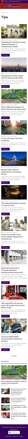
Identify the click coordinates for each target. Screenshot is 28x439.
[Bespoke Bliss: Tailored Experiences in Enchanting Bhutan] (14, 159)
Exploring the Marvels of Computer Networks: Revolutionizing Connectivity (12, 270)
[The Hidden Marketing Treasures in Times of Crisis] (14, 192)
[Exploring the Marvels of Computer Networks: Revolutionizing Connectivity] (14, 257)
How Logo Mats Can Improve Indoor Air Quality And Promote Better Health (13, 305)
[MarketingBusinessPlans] (14, 6)
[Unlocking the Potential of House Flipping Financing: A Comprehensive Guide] (14, 31)
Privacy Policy (8, 436)
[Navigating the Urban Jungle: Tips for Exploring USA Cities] (14, 65)
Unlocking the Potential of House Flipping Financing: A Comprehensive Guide (13, 44)
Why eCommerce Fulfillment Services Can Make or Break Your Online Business (18, 399)
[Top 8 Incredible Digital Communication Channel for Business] (14, 326)
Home (3, 12)
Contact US (15, 436)
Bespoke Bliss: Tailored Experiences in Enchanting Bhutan (11, 172)
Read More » (5, 55)
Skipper (4, 40)
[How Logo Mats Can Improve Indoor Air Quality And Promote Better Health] (14, 292)
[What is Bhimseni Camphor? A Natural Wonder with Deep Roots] (14, 96)
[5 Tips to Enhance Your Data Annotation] (14, 127)
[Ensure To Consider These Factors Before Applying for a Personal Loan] (14, 223)
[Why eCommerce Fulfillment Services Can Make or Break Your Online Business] (5, 400)
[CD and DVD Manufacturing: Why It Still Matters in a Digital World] (5, 408)
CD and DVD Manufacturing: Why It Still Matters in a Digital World (19, 407)
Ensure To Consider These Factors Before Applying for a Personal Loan (12, 237)
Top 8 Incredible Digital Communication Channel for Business (11, 339)
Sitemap (21, 436)
